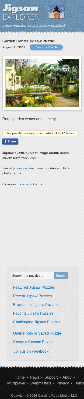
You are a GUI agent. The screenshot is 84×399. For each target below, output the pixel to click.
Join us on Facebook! (31, 351)
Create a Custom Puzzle (33, 342)
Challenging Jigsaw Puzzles (36, 322)
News (34, 377)
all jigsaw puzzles (22, 168)
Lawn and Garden (31, 184)
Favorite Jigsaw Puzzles (33, 313)
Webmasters (41, 383)
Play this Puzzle (46, 47)
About (67, 377)
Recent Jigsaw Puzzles (32, 296)
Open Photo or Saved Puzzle (37, 333)
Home (20, 377)
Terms (79, 383)
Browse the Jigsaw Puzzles (36, 305)
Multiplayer (16, 383)
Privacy (62, 383)
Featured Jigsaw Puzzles (34, 287)
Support (51, 377)
